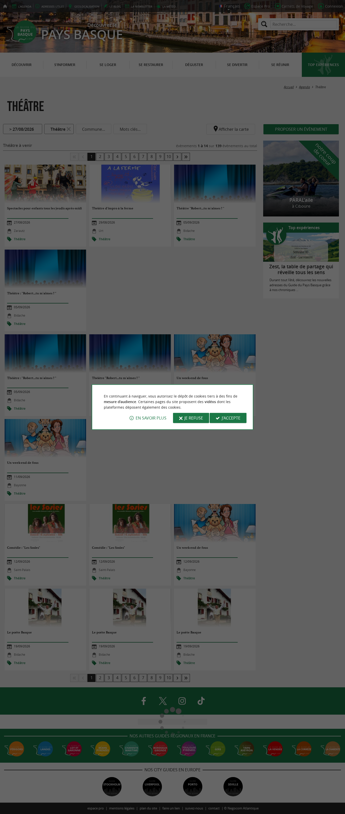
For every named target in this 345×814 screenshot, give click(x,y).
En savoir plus (151, 418)
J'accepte (231, 418)
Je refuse (193, 418)
